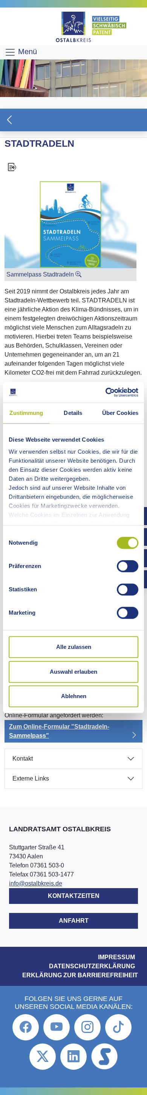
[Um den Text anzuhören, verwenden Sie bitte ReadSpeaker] (73, 167)
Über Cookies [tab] (120, 413)
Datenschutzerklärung (92, 966)
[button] (73, 120)
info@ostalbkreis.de (35, 883)
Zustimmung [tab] (26, 413)
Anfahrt (74, 920)
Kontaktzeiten (74, 896)
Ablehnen (73, 696)
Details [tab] (73, 413)
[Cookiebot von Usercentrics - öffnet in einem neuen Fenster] (105, 392)
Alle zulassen (73, 647)
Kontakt (22, 758)
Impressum (116, 957)
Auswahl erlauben (73, 671)
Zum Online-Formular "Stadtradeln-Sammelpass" (59, 731)
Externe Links (30, 778)
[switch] (127, 566)
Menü (26, 51)
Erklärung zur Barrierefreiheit (80, 975)
